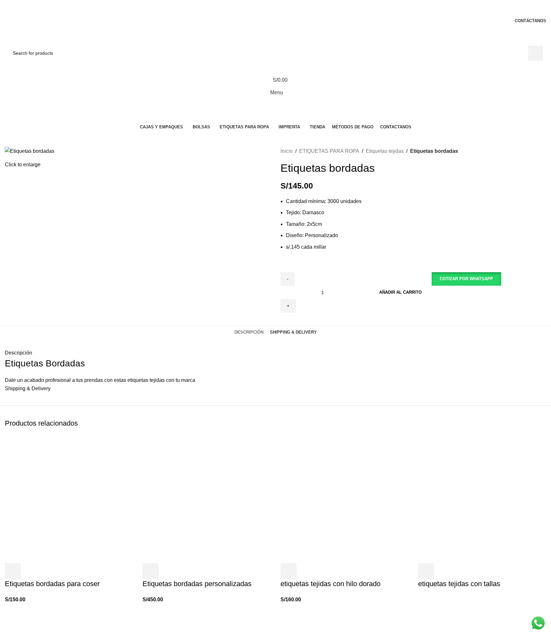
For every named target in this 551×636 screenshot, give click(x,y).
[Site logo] (41, 41)
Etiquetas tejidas (385, 151)
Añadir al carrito (400, 292)
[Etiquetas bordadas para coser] (69, 498)
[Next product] (542, 151)
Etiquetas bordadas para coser (52, 584)
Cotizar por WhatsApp (466, 278)
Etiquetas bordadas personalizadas (197, 584)
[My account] (275, 66)
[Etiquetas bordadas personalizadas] (206, 498)
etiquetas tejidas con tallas (459, 584)
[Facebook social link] (259, 9)
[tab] (248, 332)
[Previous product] (527, 151)
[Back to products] (534, 151)
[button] (466, 292)
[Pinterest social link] (275, 9)
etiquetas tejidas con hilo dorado (330, 584)
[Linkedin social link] (284, 9)
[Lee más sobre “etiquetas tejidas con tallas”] (426, 571)
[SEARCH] (535, 53)
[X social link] (267, 9)
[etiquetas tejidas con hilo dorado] (344, 498)
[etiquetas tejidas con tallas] (482, 498)
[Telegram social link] (292, 9)
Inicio (286, 151)
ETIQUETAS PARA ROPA (329, 151)
